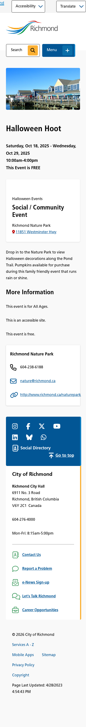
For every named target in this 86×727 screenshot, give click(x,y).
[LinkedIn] (16, 438)
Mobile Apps (23, 655)
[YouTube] (57, 426)
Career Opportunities (40, 610)
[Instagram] (16, 426)
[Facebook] (29, 426)
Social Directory (35, 448)
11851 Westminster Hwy (36, 232)
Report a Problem (37, 569)
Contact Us (31, 555)
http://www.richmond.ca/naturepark (48, 395)
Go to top (64, 456)
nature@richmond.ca (37, 381)
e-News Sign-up (35, 583)
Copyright (20, 675)
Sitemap (49, 655)
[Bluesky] (30, 438)
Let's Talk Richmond (39, 596)
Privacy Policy (23, 665)
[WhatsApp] (44, 438)
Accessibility (26, 6)
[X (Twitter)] (43, 426)
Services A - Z (23, 645)
